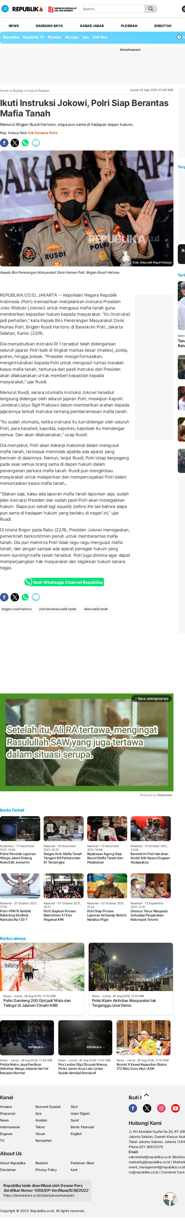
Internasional (10, 1127)
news (14, 26)
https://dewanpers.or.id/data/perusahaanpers (38, 1195)
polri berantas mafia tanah (57, 609)
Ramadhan (43, 1140)
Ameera (6, 1107)
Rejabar (18, 91)
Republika (11, 37)
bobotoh (163, 26)
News (4, 1120)
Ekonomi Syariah (48, 1107)
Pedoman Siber (82, 1163)
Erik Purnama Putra (42, 133)
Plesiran (129, 26)
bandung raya (49, 26)
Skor (74, 1107)
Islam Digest (80, 1113)
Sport (75, 1120)
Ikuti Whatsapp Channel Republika (67, 582)
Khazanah (7, 1113)
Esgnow (6, 1134)
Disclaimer (8, 1170)
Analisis (41, 1120)
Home (4, 91)
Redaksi (41, 1163)
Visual (40, 1134)
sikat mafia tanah (96, 609)
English (76, 1134)
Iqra (38, 1113)
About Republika (13, 1163)
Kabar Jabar (92, 26)
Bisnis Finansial (82, 1127)
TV (2, 1140)
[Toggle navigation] (5, 9)
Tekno (40, 1127)
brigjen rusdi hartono (17, 609)
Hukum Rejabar (38, 91)
